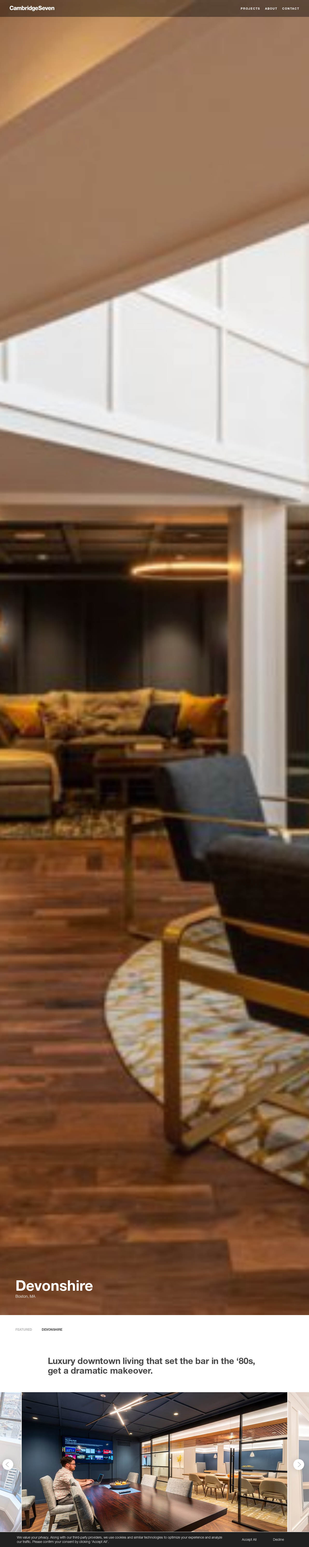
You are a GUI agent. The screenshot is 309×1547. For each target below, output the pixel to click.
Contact (290, 8)
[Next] (298, 1464)
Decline (278, 1539)
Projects (250, 8)
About (271, 8)
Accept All (249, 1539)
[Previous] (7, 1464)
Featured (23, 1329)
